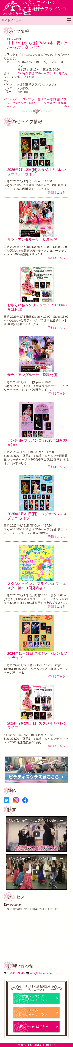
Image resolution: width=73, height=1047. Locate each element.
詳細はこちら (56, 192)
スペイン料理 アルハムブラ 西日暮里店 (42, 73)
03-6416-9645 (16, 973)
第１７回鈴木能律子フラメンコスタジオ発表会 (52, 103)
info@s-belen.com (41, 973)
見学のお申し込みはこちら (33, 1012)
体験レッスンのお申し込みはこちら (33, 998)
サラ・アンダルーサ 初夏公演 (32, 239)
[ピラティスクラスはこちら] (36, 769)
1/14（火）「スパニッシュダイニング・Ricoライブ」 (20, 103)
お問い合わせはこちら (33, 1026)
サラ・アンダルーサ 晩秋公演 (32, 375)
